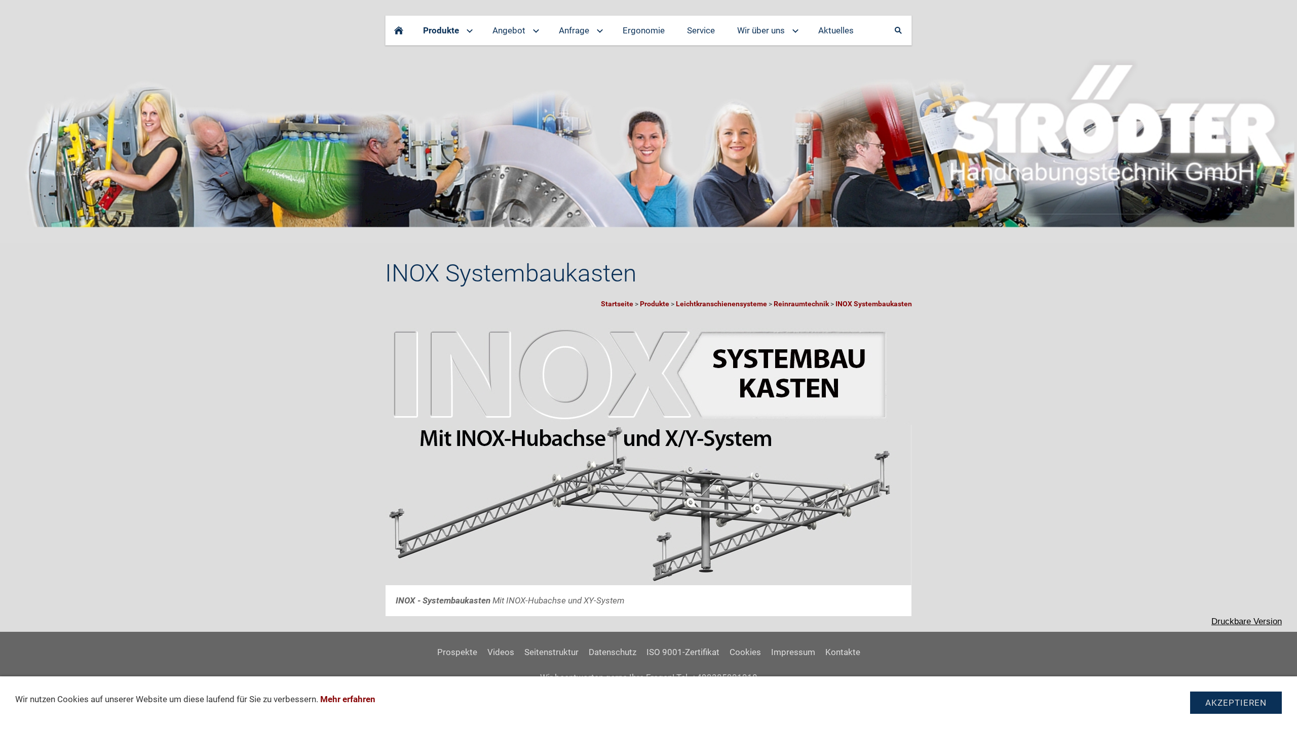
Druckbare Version (1246, 621)
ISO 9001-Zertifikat (682, 652)
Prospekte (457, 652)
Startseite (617, 304)
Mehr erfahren (347, 699)
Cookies (745, 652)
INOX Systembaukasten (873, 304)
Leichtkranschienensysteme (721, 304)
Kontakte (842, 652)
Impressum (793, 652)
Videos (500, 652)
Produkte (654, 304)
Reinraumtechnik (801, 304)
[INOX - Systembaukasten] (648, 452)
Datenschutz (612, 652)
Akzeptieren (1236, 703)
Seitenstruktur (551, 652)
